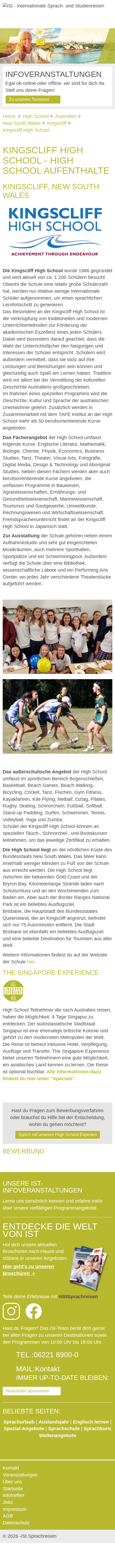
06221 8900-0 (56, 1355)
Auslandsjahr (54, 1422)
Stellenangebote (57, 1435)
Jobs (8, 1502)
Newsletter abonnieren (27, 1391)
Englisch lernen (91, 1422)
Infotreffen (13, 1495)
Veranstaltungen (20, 1475)
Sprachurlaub (19, 1422)
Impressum (14, 1509)
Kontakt (47, 1369)
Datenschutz (16, 1522)
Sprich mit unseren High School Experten (57, 1134)
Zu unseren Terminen (29, 99)
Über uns (12, 1481)
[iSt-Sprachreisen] (53, 6)
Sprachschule (64, 1428)
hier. (31, 961)
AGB (8, 1516)
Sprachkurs (97, 1428)
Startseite (13, 1488)
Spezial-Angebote (24, 1428)
